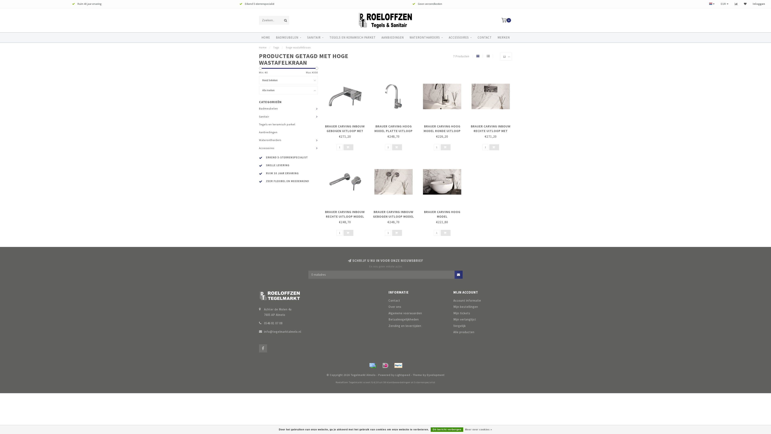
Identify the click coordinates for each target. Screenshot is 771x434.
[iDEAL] (385, 365)
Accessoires (459, 37)
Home (265, 37)
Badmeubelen (287, 37)
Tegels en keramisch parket (352, 37)
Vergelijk (459, 326)
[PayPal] (398, 365)
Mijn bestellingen (465, 307)
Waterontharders (425, 37)
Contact (485, 37)
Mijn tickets (461, 313)
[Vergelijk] (736, 4)
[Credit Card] (373, 365)
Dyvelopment (436, 375)
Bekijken (347, 125)
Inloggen (759, 4)
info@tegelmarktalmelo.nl (282, 332)
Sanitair (314, 37)
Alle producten (463, 332)
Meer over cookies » (478, 429)
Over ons (395, 307)
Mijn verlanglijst (464, 319)
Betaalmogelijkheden (404, 319)
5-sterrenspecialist (424, 382)
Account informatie (467, 300)
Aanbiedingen (392, 37)
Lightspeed (402, 375)
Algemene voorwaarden (405, 313)
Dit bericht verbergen (447, 429)
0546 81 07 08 (273, 323)
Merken (504, 37)
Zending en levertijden (405, 326)
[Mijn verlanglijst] (745, 4)
